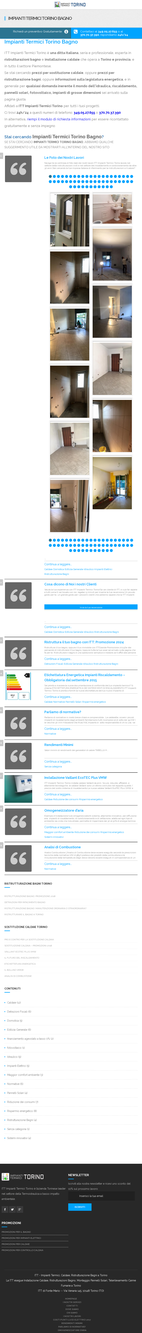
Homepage (71, 1299)
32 (90, 182)
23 (54, 182)
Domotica (58, 569)
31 (86, 182)
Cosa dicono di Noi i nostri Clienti (70, 584)
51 (103, 187)
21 (131, 177)
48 (90, 187)
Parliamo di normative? (62, 712)
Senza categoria (53, 766)
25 (62, 182)
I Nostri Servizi (72, 1302)
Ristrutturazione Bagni (56, 574)
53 (111, 187)
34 (99, 182)
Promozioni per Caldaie (16, 1244)
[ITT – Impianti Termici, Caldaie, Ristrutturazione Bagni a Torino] (71, 4)
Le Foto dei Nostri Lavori (64, 157)
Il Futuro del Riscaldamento (21, 958)
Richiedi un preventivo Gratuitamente (37, 31)
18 (119, 177)
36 (107, 182)
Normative (59, 701)
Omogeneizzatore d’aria (64, 810)
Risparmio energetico (94, 701)
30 (82, 182)
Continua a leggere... (58, 564)
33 (95, 182)
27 (70, 182)
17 (115, 177)
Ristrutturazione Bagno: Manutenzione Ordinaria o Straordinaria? (45, 908)
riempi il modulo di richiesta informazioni (59, 119)
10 (86, 177)
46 (82, 187)
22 (50, 182)
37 (111, 182)
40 (123, 182)
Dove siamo (72, 1309)
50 (99, 187)
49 (95, 187)
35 (103, 182)
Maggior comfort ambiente (59, 832)
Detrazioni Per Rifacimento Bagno (24, 902)
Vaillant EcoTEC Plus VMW (20, 951)
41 (127, 182)
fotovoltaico (14, 1047)
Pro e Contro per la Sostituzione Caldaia (29, 939)
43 (70, 187)
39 (119, 182)
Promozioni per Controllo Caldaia (22, 1250)
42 (131, 182)
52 (107, 187)
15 (107, 177)
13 (99, 177)
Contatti (72, 1306)
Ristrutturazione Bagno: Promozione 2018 (29, 896)
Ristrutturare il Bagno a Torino (23, 914)
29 (78, 182)
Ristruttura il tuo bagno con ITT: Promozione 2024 (84, 642)
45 (78, 187)
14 (103, 177)
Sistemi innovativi (54, 837)
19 (123, 177)
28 (74, 182)
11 (90, 177)
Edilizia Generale (74, 569)
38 (115, 182)
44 (74, 187)
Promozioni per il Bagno (16, 1232)
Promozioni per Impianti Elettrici (21, 1238)
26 (66, 182)
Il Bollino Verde (14, 970)
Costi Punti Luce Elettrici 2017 (72, 1320)
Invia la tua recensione (91, 607)
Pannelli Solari (74, 701)
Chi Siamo (72, 1313)
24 (58, 182)
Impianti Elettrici (103, 569)
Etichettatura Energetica (20, 964)
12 (95, 177)
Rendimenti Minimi (58, 745)
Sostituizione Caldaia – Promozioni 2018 (28, 945)
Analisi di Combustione (62, 847)
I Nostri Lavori (72, 1316)
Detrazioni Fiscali (53, 663)
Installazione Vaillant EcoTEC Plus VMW (75, 778)
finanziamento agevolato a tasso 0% (28, 1038)
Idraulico (89, 569)
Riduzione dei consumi (65, 799)
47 (86, 187)
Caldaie (48, 569)
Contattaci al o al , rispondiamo (104, 33)
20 (127, 177)
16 (111, 177)
